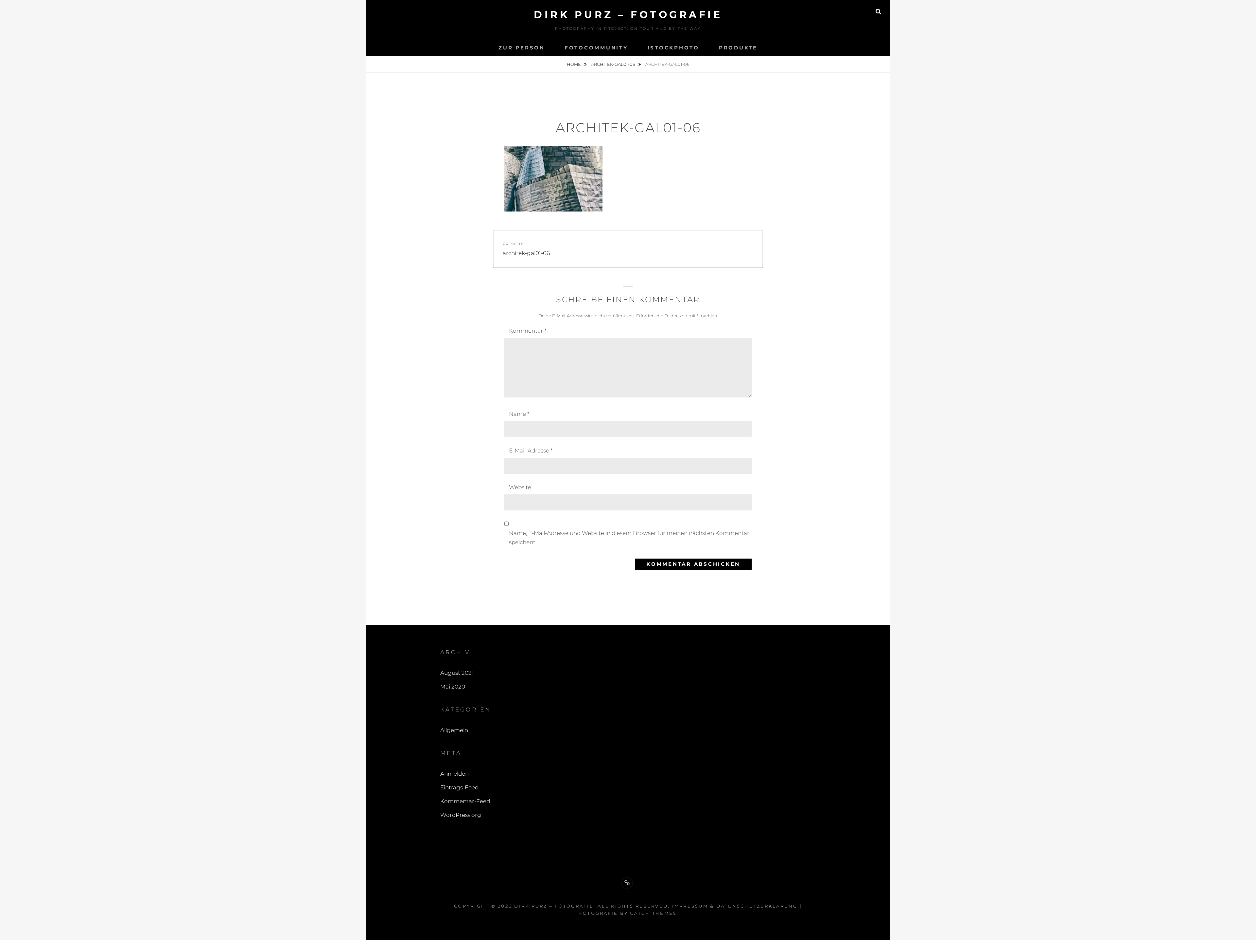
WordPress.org (460, 815)
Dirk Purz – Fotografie (628, 15)
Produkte (738, 48)
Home (574, 64)
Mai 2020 (452, 686)
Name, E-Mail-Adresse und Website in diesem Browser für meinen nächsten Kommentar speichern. (629, 537)
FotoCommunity (596, 48)
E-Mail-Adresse (530, 450)
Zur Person (521, 48)
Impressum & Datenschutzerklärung (735, 906)
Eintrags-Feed (459, 787)
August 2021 (457, 673)
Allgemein (454, 730)
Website (520, 487)
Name (519, 414)
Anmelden (454, 773)
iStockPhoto (673, 48)
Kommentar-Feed (465, 801)
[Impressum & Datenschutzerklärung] (627, 883)
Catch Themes (653, 913)
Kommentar (527, 330)
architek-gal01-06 (613, 64)
